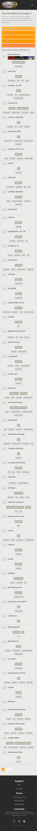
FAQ (19, 785)
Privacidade (19, 801)
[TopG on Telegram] (24, 821)
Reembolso (19, 804)
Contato (19, 788)
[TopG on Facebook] (14, 821)
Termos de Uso (19, 797)
